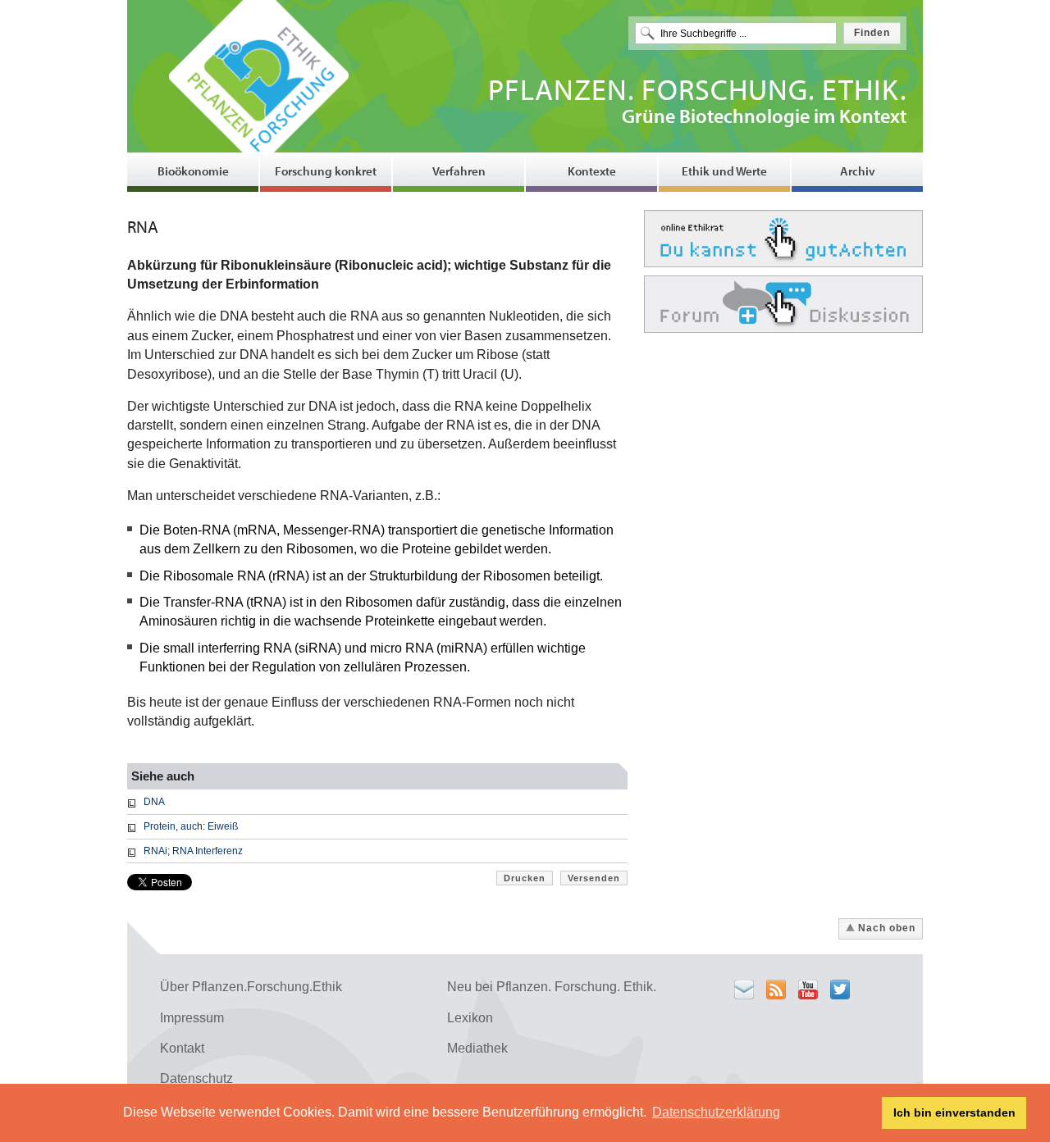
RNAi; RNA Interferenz (193, 851)
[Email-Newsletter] (744, 989)
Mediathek (477, 1048)
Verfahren (459, 171)
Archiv (857, 171)
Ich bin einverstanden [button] (954, 1112)
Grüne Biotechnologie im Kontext (697, 103)
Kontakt (182, 1048)
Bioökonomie (193, 171)
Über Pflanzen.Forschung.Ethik (251, 987)
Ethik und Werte (724, 171)
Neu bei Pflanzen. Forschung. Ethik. (551, 987)
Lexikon (470, 1018)
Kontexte (592, 171)
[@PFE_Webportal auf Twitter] (840, 989)
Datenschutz (196, 1078)
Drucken (525, 878)
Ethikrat (783, 238)
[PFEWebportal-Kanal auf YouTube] (808, 989)
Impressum (192, 1018)
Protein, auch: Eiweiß (191, 826)
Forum (783, 304)
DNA (154, 802)
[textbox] (736, 33)
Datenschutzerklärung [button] (716, 1112)
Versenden (594, 878)
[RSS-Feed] (776, 989)
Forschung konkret (326, 171)
